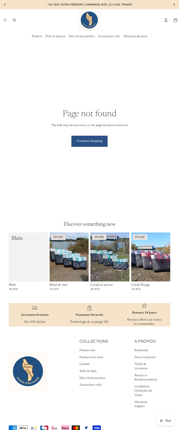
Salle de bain (87, 371)
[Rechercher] (14, 20)
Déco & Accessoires (82, 36)
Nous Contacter (145, 357)
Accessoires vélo (109, 36)
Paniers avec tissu (91, 357)
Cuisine (84, 364)
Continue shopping (89, 141)
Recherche (141, 350)
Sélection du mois (135, 36)
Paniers (37, 36)
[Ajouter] (41, 275)
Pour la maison (55, 36)
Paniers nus (87, 350)
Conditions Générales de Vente (143, 391)
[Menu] (5, 20)
